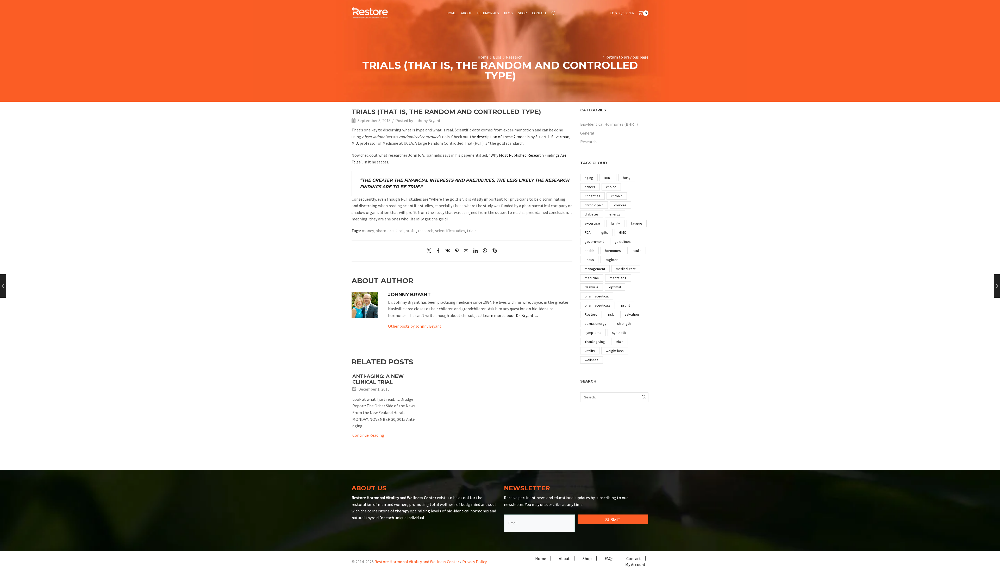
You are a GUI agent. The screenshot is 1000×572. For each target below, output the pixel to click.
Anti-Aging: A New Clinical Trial (378, 379)
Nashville (591, 287)
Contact (539, 13)
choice (611, 187)
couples (620, 205)
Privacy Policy (474, 561)
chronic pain (594, 205)
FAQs (609, 558)
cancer (590, 187)
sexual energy (596, 323)
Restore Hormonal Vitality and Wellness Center (416, 561)
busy (626, 177)
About (466, 13)
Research (514, 57)
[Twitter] (430, 250)
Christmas (592, 196)
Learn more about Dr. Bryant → (511, 315)
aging (589, 177)
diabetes (592, 214)
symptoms (593, 332)
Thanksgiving (595, 341)
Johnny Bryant (428, 120)
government (594, 241)
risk (611, 314)
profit (410, 230)
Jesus (589, 259)
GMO (623, 232)
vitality (590, 350)
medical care (626, 268)
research (425, 230)
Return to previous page (626, 57)
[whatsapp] (485, 250)
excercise (592, 223)
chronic (616, 196)
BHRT (608, 177)
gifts (604, 232)
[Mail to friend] (466, 250)
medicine (592, 278)
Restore (591, 314)
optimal (615, 287)
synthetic (619, 332)
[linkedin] (475, 250)
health (589, 250)
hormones (613, 250)
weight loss (615, 350)
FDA (588, 232)
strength (624, 323)
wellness (591, 360)
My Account (635, 564)
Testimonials (488, 13)
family (615, 223)
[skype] (493, 250)
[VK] (447, 250)
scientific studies (450, 230)
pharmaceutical (390, 230)
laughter (611, 259)
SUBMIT (612, 519)
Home (451, 13)
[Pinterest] (456, 250)
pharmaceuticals (597, 305)
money (368, 230)
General (587, 133)
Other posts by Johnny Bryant (414, 326)
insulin (636, 250)
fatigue (636, 223)
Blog (508, 13)
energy (615, 214)
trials (472, 230)
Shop (522, 13)
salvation (632, 314)
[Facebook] (438, 250)
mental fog (618, 278)
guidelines (623, 241)
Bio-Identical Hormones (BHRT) (609, 124)
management (595, 268)
